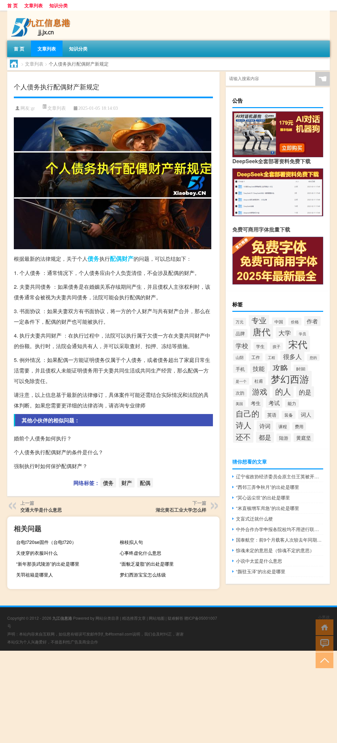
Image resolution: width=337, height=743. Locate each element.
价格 (295, 321)
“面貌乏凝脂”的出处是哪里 (147, 563)
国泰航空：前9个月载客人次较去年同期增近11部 (279, 539)
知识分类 (58, 5)
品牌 (240, 333)
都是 (265, 437)
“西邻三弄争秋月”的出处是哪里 (267, 487)
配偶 (116, 258)
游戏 (259, 391)
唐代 (262, 331)
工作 (255, 357)
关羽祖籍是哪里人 (34, 574)
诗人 (243, 425)
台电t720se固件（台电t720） (46, 542)
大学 (284, 332)
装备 (288, 415)
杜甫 (258, 381)
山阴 (240, 357)
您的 (313, 357)
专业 (259, 320)
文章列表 (33, 5)
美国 (239, 403)
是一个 (241, 381)
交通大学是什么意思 (41, 509)
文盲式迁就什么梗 (254, 518)
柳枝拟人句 (131, 542)
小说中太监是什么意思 (259, 560)
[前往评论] (323, 643)
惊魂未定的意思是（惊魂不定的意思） (275, 550)
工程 (271, 357)
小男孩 (324, 617)
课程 (282, 426)
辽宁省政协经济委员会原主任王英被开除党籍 (279, 476)
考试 (274, 403)
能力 (292, 403)
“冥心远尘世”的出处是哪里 (263, 497)
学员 (302, 333)
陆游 (283, 437)
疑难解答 (175, 618)
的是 (305, 391)
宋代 (297, 344)
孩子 (276, 346)
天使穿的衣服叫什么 (37, 553)
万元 (240, 322)
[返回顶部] (323, 659)
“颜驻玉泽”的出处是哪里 (260, 571)
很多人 (292, 356)
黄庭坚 (303, 437)
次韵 (240, 393)
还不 (243, 436)
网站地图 (157, 618)
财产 (128, 258)
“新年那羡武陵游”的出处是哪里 (47, 563)
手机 (240, 369)
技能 (259, 368)
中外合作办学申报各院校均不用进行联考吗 (279, 529)
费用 (299, 426)
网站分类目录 (107, 618)
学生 (260, 346)
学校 (242, 345)
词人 (306, 414)
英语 (271, 414)
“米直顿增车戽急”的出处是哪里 (267, 508)
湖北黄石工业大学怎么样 (181, 509)
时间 (300, 369)
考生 (256, 402)
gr (33, 108)
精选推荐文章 (134, 618)
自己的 (247, 413)
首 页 (12, 5)
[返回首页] (323, 626)
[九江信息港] (41, 13)
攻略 (280, 367)
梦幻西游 (290, 378)
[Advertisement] (168, 697)
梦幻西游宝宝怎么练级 (143, 574)
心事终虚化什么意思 (140, 553)
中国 (278, 321)
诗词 (265, 426)
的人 (283, 391)
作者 (312, 321)
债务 (93, 258)
